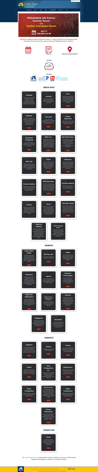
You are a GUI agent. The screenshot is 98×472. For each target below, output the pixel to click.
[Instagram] (72, 469)
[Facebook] (69, 469)
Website (48, 126)
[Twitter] (71, 469)
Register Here (49, 54)
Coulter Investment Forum (31, 457)
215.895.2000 (58, 471)
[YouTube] (74, 469)
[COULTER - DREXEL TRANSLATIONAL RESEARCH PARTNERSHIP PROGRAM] (28, 7)
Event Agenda (28, 53)
